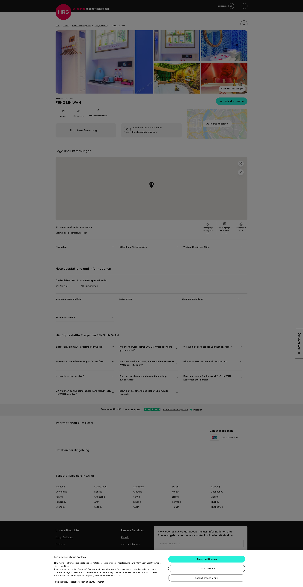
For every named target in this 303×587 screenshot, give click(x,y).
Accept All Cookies (207, 559)
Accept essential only (206, 578)
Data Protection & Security (83, 582)
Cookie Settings (206, 568)
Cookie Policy (61, 582)
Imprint (101, 582)
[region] (151, 568)
